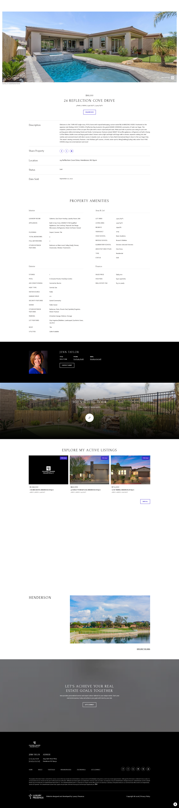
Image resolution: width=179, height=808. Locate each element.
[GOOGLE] (143, 769)
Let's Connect (95, 769)
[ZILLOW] (148, 769)
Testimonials (81, 769)
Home (30, 769)
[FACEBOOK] (123, 769)
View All (145, 501)
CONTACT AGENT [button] (67, 365)
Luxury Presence (78, 796)
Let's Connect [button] (89, 704)
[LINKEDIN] (133, 769)
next (14, 77)
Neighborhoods (66, 769)
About (40, 769)
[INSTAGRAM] (128, 769)
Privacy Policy (145, 796)
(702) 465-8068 (79, 359)
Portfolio (51, 769)
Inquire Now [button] (89, 112)
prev (9, 77)
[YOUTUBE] (138, 769)
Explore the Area (143, 649)
